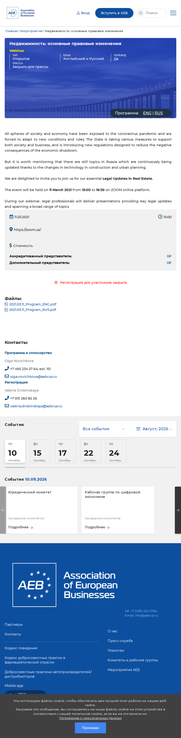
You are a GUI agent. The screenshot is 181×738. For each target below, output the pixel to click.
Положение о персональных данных (90, 718)
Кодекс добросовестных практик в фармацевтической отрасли (35, 660)
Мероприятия (31, 31)
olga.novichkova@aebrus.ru (33, 377)
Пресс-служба (120, 641)
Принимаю (90, 728)
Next (178, 510)
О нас (112, 631)
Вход (85, 13)
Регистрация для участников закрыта (93, 282)
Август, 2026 (155, 429)
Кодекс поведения (21, 648)
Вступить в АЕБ (114, 13)
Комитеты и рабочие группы (133, 660)
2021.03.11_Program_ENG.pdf (32, 304)
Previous (3, 510)
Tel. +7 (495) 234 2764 (141, 611)
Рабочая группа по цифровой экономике (112, 494)
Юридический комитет (30, 492)
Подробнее (18, 527)
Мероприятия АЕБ (124, 670)
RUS (159, 113)
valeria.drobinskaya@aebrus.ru (36, 406)
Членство (116, 650)
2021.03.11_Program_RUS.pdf (32, 310)
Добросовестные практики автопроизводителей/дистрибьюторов (48, 674)
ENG (147, 113)
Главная (11, 31)
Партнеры (14, 624)
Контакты (13, 634)
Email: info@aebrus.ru (141, 615)
